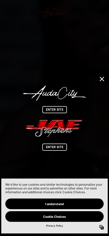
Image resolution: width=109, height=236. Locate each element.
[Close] (101, 79)
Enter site (54, 109)
